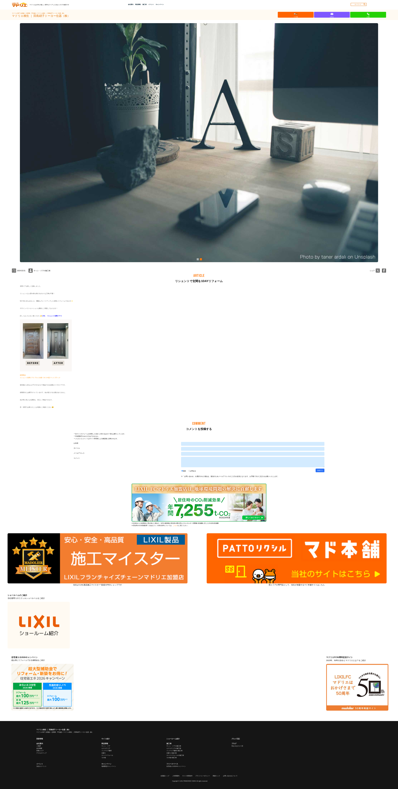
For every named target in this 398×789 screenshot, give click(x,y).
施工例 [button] (145, 4)
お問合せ (193, 471)
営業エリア (40, 750)
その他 (103, 757)
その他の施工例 (171, 757)
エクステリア (105, 748)
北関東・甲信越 (31, 13)
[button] (197, 259)
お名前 (76, 443)
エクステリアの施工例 (173, 748)
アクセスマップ (41, 753)
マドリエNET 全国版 (18, 13)
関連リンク (216, 776)
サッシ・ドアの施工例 (173, 746)
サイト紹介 (105, 739)
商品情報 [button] (138, 4)
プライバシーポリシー (202, 776)
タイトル (77, 448)
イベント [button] (151, 4)
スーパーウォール (107, 755)
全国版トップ (165, 776)
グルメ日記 (236, 739)
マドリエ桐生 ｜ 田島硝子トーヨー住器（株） (51, 13)
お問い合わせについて (230, 776)
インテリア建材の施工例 (174, 750)
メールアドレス (79, 453)
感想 (184, 471)
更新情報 (39, 739)
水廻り (103, 753)
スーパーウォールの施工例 (175, 755)
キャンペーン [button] (160, 4)
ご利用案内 (175, 776)
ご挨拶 (38, 746)
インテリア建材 (106, 750)
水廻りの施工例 (171, 753)
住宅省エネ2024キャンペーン (176, 766)
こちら (175, 525)
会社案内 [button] (130, 4)
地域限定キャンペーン (108, 766)
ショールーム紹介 (173, 739)
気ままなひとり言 (237, 746)
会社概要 (39, 748)
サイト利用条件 (187, 776)
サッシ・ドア (105, 746)
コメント (77, 458)
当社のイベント (41, 766)
